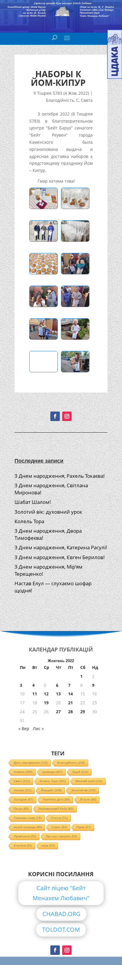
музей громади (28, 827)
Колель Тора (29, 521)
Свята (87, 100)
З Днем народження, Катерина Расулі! (61, 547)
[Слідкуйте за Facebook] (55, 416)
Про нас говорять (61, 836)
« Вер (23, 728)
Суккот (59, 827)
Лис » (38, 728)
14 (70, 694)
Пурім (84, 827)
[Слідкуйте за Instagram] (67, 416)
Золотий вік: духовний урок (48, 511)
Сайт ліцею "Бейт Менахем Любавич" (61, 893)
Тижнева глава (27, 818)
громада (52, 771)
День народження (31, 762)
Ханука (22, 790)
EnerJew (23, 845)
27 (58, 711)
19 (46, 702)
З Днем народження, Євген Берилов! (60, 557)
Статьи (59, 818)
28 (70, 711)
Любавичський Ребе (55, 808)
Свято (22, 781)
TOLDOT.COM (61, 930)
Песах (21, 808)
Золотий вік (83, 790)
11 (34, 694)
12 (46, 694)
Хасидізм (23, 799)
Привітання (25, 836)
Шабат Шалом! (33, 502)
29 (82, 711)
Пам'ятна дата (56, 799)
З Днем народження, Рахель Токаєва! (60, 475)
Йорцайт (51, 790)
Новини (23, 771)
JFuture (88, 799)
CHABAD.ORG (61, 914)
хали (48, 845)
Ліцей (80, 771)
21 (70, 702)
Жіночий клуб (89, 781)
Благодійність (60, 100)
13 (58, 694)
